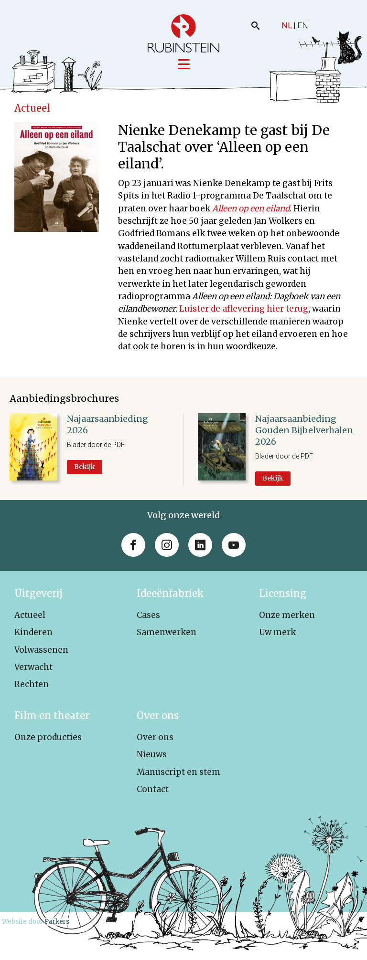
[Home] (183, 33)
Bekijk (84, 466)
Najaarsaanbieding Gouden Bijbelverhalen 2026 (304, 430)
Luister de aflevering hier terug (243, 308)
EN (302, 25)
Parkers (56, 922)
